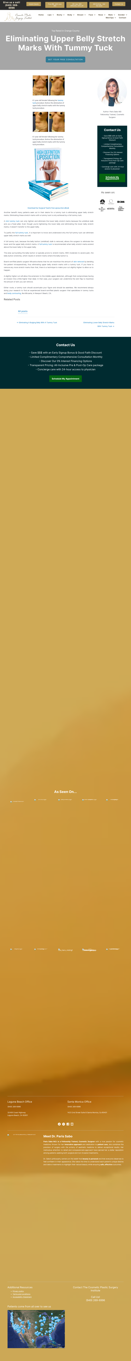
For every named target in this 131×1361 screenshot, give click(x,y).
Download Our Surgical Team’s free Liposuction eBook (48, 208)
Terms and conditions (21, 1294)
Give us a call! (11, 2)
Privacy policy (18, 1291)
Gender (121, 15)
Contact (122, 18)
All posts (23, 311)
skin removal (79, 262)
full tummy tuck (21, 233)
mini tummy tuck (13, 221)
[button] (53, 14)
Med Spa (110, 18)
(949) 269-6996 (14, 1107)
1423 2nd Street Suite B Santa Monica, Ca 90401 (87, 1112)
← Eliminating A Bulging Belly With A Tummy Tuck (37, 323)
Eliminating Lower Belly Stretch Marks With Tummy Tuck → (98, 323)
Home (41, 15)
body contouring (14, 293)
